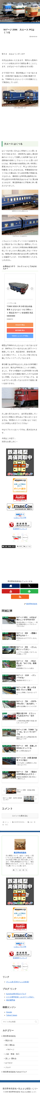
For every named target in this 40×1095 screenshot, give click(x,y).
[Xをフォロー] (29, 586)
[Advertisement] (20, 44)
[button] (36, 1021)
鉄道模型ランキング (20, 529)
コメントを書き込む (20, 816)
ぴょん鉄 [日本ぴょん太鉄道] (17, 982)
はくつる (28, 546)
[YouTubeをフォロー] (11, 591)
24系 (20, 546)
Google (9, 1012)
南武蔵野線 (10, 1000)
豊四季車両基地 (20, 853)
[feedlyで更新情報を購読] (29, 591)
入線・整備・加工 (9, 546)
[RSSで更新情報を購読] (20, 597)
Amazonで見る (20, 325)
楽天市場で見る (20, 330)
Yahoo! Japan (11, 1015)
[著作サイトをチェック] (11, 586)
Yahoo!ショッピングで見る (20, 336)
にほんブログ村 (20, 518)
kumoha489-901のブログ (16, 994)
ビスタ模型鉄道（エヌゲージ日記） (20, 997)
